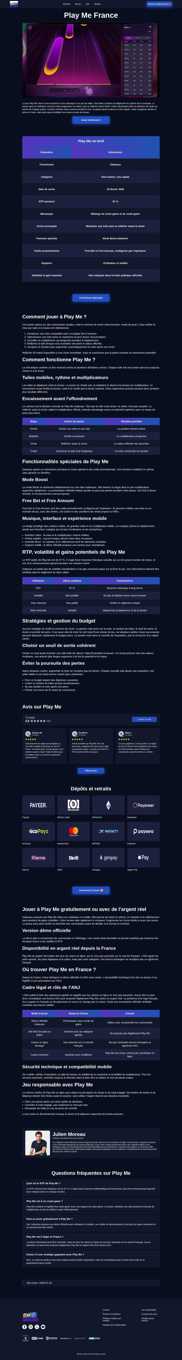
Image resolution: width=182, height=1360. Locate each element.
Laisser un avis (144, 719)
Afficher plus (91, 771)
